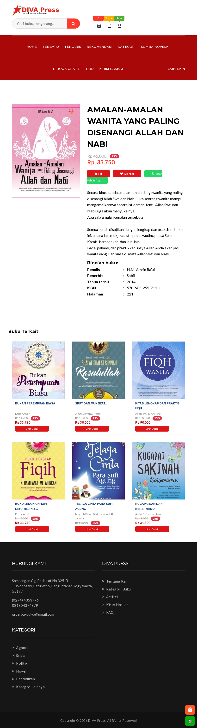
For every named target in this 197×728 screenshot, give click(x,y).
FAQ (109, 612)
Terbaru (50, 46)
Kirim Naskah (111, 69)
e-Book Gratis (66, 69)
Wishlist (128, 173)
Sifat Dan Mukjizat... (91, 403)
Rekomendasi (99, 46)
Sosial (20, 655)
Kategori (126, 46)
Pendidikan (25, 679)
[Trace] (110, 25)
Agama (21, 647)
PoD (90, 69)
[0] (99, 25)
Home (31, 46)
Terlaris (72, 46)
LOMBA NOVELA (154, 46)
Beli (100, 173)
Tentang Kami (117, 581)
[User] (120, 25)
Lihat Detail (32, 428)
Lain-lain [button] (176, 69)
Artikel (111, 597)
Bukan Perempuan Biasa (35, 403)
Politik (21, 663)
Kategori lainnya (30, 687)
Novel (20, 671)
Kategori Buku (118, 589)
